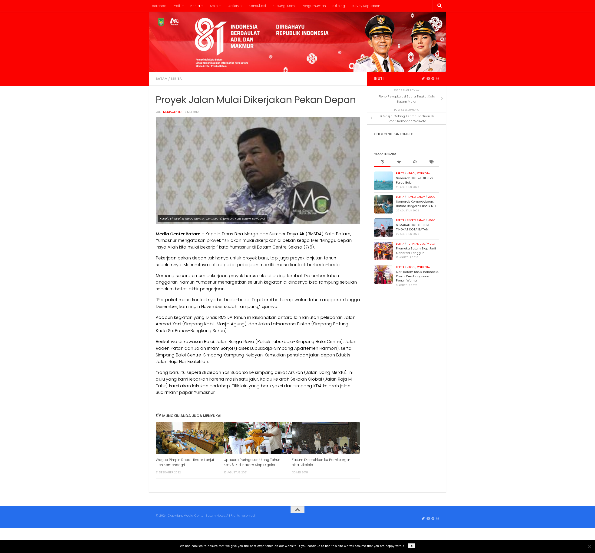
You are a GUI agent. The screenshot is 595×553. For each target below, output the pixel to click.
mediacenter (172, 112)
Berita (195, 5)
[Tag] (431, 162)
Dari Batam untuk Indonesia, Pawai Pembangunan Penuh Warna (417, 276)
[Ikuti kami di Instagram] (437, 79)
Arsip (214, 5)
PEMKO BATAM (416, 197)
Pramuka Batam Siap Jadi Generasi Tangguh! (416, 250)
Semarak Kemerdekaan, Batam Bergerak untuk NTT (416, 203)
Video (411, 173)
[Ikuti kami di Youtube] (428, 79)
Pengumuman (314, 5)
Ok (411, 546)
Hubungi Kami (283, 5)
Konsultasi (257, 5)
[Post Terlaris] (398, 162)
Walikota (423, 173)
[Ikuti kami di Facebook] (432, 79)
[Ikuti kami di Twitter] (423, 79)
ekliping (338, 5)
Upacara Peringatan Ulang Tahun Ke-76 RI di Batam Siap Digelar (252, 462)
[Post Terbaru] (382, 162)
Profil (177, 5)
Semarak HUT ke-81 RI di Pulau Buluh (414, 180)
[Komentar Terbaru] (415, 162)
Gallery (233, 5)
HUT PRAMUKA (416, 244)
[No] (589, 546)
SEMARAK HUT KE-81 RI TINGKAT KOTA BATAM (412, 227)
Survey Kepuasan (365, 5)
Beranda (159, 5)
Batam (162, 78)
